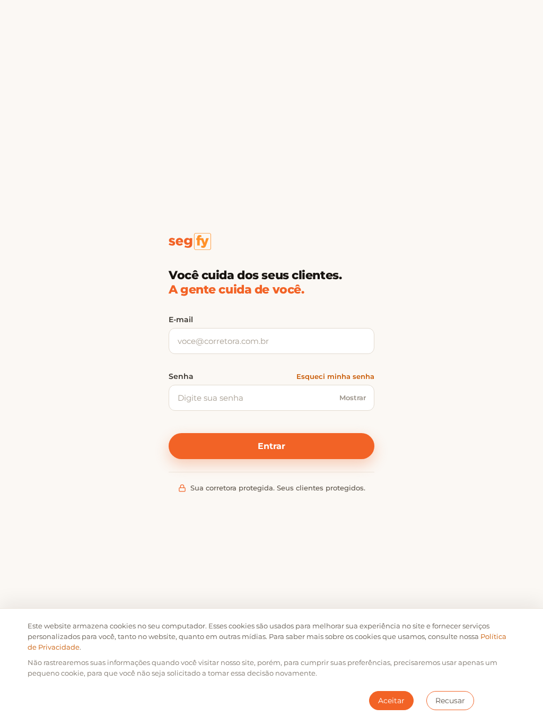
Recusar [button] (450, 700)
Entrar (271, 446)
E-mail (181, 319)
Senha (181, 376)
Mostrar (352, 397)
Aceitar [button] (391, 700)
